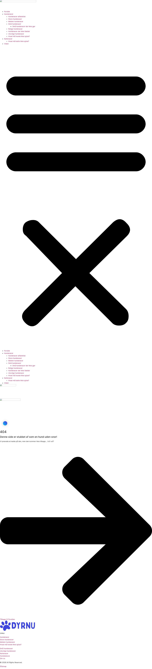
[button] (76, 197)
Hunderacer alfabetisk (17, 16)
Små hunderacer (14, 24)
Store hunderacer (15, 19)
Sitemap (3, 666)
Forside (7, 12)
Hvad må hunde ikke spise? (19, 36)
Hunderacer (8, 14)
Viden (6, 44)
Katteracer (8, 39)
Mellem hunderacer (15, 21)
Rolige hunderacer (15, 29)
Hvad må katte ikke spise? (18, 41)
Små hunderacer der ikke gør (23, 26)
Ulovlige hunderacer (16, 34)
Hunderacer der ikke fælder (19, 31)
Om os (2, 658)
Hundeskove (5, 656)
